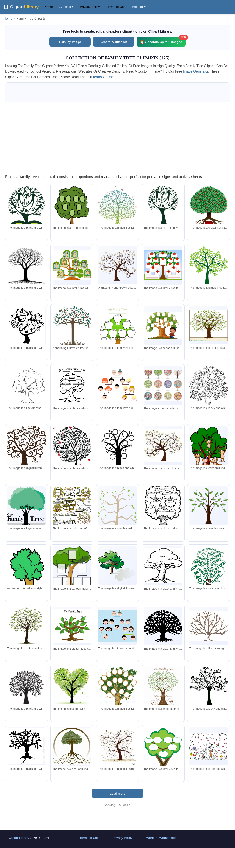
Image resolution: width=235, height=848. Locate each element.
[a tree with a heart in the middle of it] (208, 210)
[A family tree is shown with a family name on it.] (72, 505)
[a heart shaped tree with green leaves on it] (72, 686)
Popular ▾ (139, 6)
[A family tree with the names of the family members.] (163, 505)
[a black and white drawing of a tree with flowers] (208, 388)
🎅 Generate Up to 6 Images (163, 40)
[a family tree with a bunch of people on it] (72, 265)
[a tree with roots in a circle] (72, 746)
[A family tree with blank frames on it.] (72, 567)
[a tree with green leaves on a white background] (26, 626)
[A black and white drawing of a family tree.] (72, 385)
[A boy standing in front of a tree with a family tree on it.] (163, 325)
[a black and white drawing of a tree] (26, 385)
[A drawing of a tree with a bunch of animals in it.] (208, 746)
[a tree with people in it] (163, 206)
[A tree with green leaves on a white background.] (117, 510)
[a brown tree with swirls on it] (26, 445)
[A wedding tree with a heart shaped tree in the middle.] (163, 686)
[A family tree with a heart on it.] (163, 752)
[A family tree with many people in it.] (117, 385)
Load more (118, 793)
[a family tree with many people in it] (117, 626)
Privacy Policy (90, 6)
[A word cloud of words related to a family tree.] (208, 576)
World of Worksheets (161, 838)
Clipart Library (19, 838)
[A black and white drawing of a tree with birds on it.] (117, 455)
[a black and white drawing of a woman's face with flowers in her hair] (26, 325)
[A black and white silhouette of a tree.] (163, 626)
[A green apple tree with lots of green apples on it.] (208, 265)
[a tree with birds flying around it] (117, 206)
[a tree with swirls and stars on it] (117, 746)
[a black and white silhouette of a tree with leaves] (26, 686)
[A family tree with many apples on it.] (117, 330)
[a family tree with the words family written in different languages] (72, 448)
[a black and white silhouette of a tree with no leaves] (26, 265)
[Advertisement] (117, 138)
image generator (195, 71)
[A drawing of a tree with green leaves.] (117, 565)
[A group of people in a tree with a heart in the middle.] (26, 205)
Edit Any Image (70, 42)
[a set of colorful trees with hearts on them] (163, 385)
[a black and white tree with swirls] (208, 686)
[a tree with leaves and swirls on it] (163, 445)
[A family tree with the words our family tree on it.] (26, 511)
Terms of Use (116, 6)
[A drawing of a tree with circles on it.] (72, 215)
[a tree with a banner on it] (117, 694)
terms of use (103, 77)
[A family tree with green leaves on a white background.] (72, 626)
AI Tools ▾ (66, 6)
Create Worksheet (114, 42)
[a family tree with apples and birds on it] (163, 265)
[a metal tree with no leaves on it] (208, 626)
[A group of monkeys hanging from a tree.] (208, 452)
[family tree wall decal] (208, 325)
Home (48, 6)
